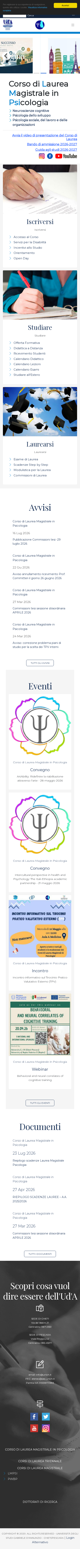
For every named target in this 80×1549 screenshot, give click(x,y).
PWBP (12, 1479)
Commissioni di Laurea (30, 475)
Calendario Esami (26, 369)
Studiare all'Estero (27, 375)
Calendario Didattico (29, 359)
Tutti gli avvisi (40, 663)
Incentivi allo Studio (28, 247)
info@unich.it (43, 1374)
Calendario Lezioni (27, 364)
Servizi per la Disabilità (30, 242)
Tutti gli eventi (40, 1102)
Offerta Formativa (27, 343)
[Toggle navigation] (73, 15)
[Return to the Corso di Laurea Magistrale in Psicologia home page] (39, 25)
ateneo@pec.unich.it (43, 1378)
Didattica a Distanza (28, 348)
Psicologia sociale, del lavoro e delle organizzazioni (40, 122)
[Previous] (6, 56)
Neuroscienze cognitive (31, 111)
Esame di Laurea (26, 459)
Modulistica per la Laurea (32, 470)
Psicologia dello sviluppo (32, 115)
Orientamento (24, 253)
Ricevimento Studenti (29, 353)
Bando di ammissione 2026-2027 (52, 144)
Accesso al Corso (26, 237)
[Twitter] (45, 1416)
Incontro (40, 971)
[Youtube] (65, 156)
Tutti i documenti (40, 1253)
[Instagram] (42, 156)
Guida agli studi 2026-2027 (56, 150)
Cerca (30, 15)
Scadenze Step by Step (31, 465)
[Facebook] (50, 156)
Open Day (21, 258)
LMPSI (12, 1473)
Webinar (40, 1069)
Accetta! (65, 5)
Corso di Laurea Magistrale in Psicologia (40, 762)
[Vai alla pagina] (40, 56)
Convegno (40, 770)
